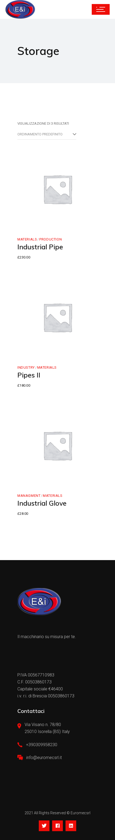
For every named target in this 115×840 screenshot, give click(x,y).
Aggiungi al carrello (58, 217)
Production (50, 239)
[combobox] (46, 134)
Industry (26, 367)
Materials (27, 239)
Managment (28, 496)
